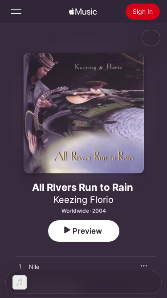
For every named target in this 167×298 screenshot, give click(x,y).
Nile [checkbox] (34, 266)
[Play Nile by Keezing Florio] (20, 267)
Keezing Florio (83, 199)
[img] (83, 12)
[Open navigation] (16, 11)
